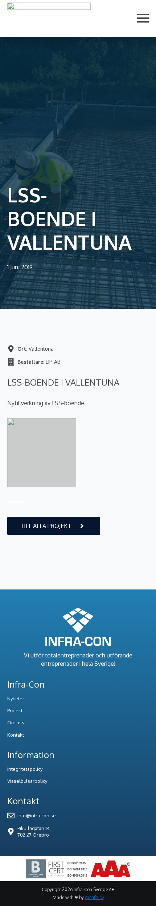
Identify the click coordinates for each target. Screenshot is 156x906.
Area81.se (94, 897)
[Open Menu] (143, 18)
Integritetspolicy (24, 769)
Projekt (14, 710)
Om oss (15, 722)
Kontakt (15, 735)
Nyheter (15, 698)
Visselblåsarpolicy (27, 781)
